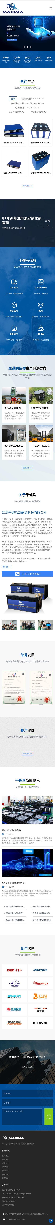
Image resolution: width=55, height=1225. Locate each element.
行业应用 (5, 1171)
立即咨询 (48, 223)
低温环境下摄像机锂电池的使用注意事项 (15, 920)
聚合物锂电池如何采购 (42, 920)
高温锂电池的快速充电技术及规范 (15, 906)
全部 (13, 99)
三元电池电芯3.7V (38, 112)
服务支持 (5, 1160)
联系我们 (5, 1178)
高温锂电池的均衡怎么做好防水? (15, 913)
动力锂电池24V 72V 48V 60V (27, 107)
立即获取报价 (27, 1066)
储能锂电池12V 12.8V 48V (33, 99)
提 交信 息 (49, 1116)
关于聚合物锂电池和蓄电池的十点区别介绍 (42, 913)
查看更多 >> (27, 186)
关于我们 (5, 1174)
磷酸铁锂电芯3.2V (16, 112)
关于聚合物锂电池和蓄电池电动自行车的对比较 (42, 906)
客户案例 (5, 1167)
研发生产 (5, 1163)
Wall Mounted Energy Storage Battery (27, 103)
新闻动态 (5, 1156)
